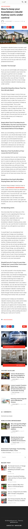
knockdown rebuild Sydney (16, 187)
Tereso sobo (15, 442)
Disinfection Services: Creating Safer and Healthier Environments (18, 438)
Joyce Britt (9, 21)
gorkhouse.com (14, 522)
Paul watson (15, 392)
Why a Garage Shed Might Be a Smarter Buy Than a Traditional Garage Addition (18, 426)
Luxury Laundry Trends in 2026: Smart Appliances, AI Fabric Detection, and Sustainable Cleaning (18, 388)
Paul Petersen (7, 452)
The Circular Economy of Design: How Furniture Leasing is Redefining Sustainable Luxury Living (17, 468)
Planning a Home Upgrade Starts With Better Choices (19, 400)
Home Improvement (5, 6)
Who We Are (18, 525)
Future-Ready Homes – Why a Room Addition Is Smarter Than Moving (18, 375)
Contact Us (10, 525)
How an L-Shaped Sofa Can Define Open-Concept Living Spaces (17, 492)
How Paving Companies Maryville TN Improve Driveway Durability (17, 499)
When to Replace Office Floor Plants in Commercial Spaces (15, 485)
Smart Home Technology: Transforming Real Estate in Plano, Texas (13, 449)
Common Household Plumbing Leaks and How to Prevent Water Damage (17, 478)
